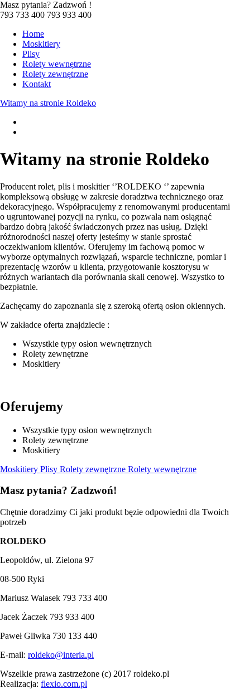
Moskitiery (41, 43)
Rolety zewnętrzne (55, 74)
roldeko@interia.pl (61, 654)
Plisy (31, 54)
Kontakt (36, 84)
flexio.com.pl (64, 683)
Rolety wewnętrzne (56, 64)
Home (33, 33)
